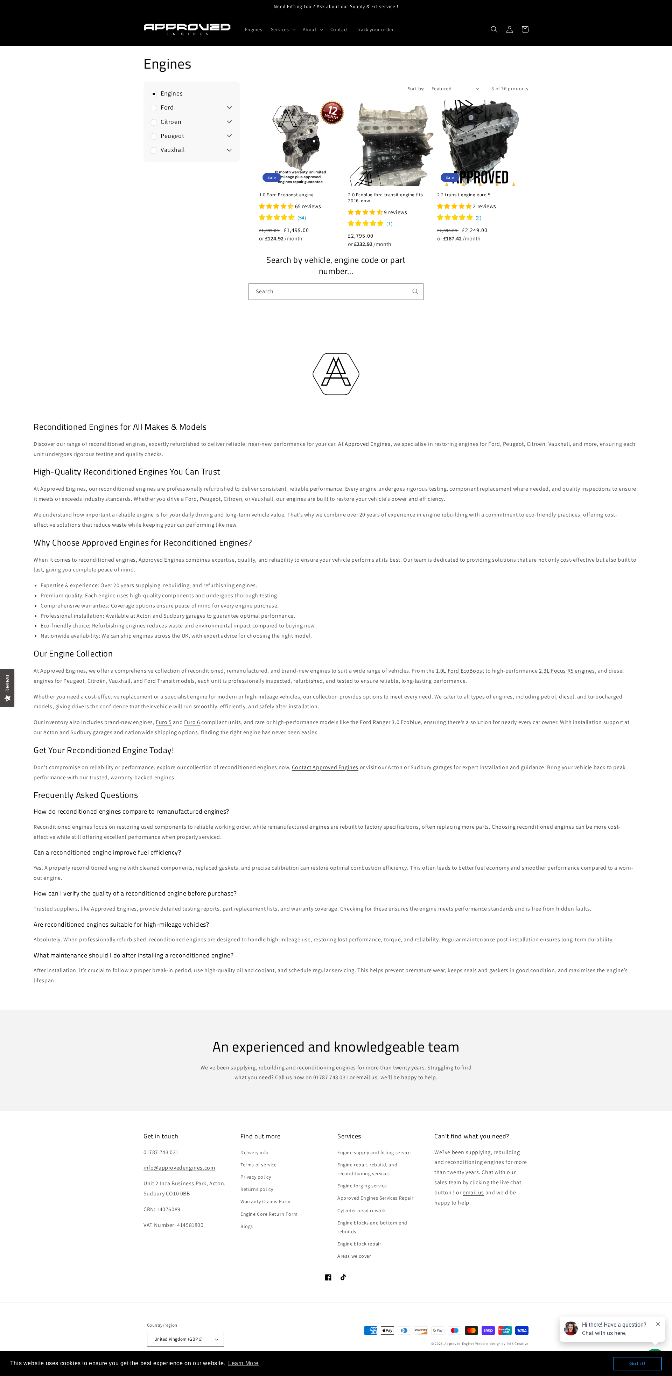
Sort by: (416, 88)
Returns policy (256, 1189)
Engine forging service (362, 1185)
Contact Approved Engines (325, 767)
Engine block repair (359, 1244)
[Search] (415, 291)
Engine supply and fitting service (374, 1152)
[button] (283, 29)
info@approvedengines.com (179, 1167)
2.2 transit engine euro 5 (464, 195)
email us (473, 1192)
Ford (167, 107)
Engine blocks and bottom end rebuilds (372, 1227)
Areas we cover (354, 1256)
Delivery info (254, 1152)
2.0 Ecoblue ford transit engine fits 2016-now (385, 198)
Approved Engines (368, 444)
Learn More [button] (243, 1363)
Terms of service (258, 1164)
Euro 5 (164, 722)
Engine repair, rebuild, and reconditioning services (367, 1169)
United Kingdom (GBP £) (178, 1339)
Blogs (246, 1226)
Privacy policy (255, 1177)
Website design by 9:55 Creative (501, 1343)
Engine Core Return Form (269, 1214)
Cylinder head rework (361, 1210)
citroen (171, 122)
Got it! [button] (637, 1363)
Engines (171, 93)
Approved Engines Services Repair (375, 1198)
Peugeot (172, 136)
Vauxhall (173, 150)
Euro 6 (192, 722)
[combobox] (336, 292)
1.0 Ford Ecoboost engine (286, 195)
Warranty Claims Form (265, 1201)
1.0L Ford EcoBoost (460, 670)
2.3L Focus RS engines (567, 670)
